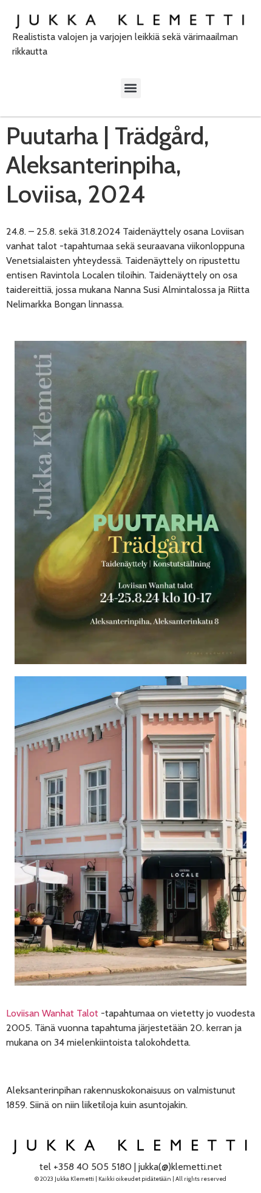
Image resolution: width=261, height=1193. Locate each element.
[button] (131, 88)
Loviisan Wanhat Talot (52, 1013)
